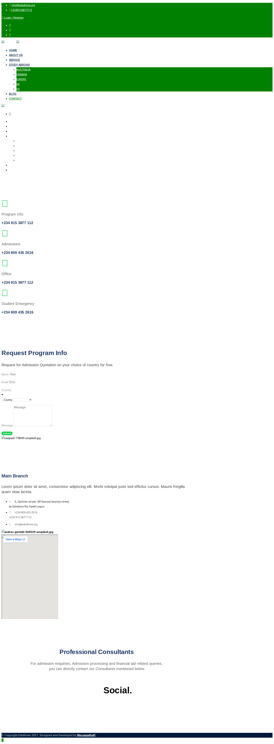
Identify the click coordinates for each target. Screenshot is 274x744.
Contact (15, 98)
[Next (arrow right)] (267, 372)
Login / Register (14, 17)
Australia (23, 69)
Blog (12, 94)
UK (18, 84)
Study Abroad (19, 65)
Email (5, 382)
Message (7, 425)
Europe (21, 79)
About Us (16, 55)
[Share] (262, 4)
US (18, 89)
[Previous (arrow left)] (6, 372)
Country (6, 390)
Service (14, 60)
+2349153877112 (21, 10)
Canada (21, 74)
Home (13, 50)
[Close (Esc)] (270, 4)
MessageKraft (86, 735)
